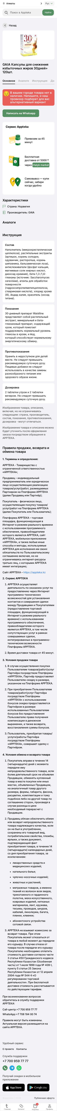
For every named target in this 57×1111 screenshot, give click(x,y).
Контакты (21, 1049)
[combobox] (28, 12)
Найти (48, 12)
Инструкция (39, 80)
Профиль (49, 1109)
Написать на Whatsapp (20, 113)
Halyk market (41, 165)
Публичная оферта (44, 1098)
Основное (9, 80)
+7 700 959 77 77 (15, 1061)
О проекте (8, 1049)
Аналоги (23, 80)
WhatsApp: (20, 1014)
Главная (7, 1109)
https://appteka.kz (34, 572)
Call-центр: (20, 1009)
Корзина (35, 1107)
